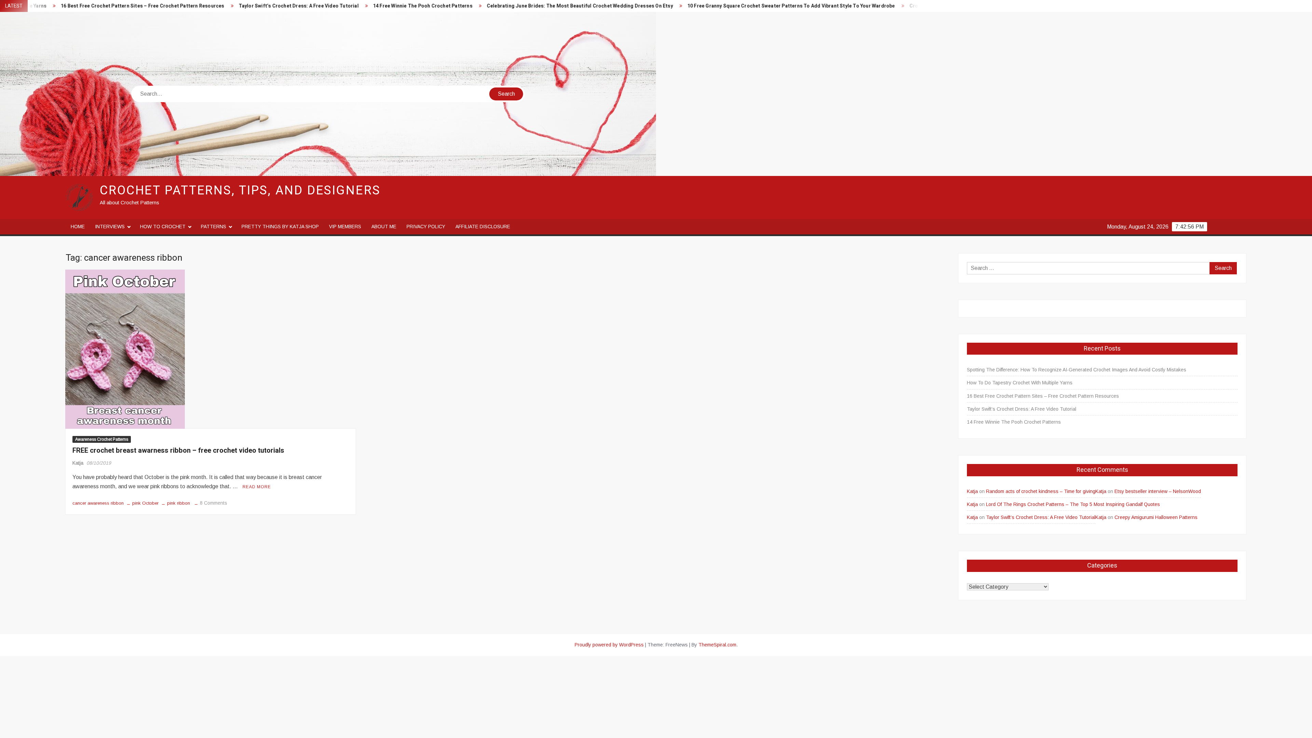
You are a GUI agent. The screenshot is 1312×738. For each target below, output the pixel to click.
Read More (257, 486)
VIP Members (345, 226)
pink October (145, 503)
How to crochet (163, 226)
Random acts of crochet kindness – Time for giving (1040, 491)
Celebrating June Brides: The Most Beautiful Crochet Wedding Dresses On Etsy (492, 6)
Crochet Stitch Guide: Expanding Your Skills (872, 6)
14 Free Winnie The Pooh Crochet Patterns (334, 6)
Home (78, 226)
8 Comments (213, 503)
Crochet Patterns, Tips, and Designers (240, 190)
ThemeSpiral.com (717, 644)
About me (383, 226)
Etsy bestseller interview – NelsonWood (1158, 491)
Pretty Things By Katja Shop (280, 226)
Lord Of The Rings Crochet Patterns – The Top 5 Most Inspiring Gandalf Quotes (1073, 504)
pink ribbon (178, 503)
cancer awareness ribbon (98, 503)
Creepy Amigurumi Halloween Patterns (1156, 517)
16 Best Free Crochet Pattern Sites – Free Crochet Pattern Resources (1043, 396)
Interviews (110, 226)
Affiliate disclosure (482, 226)
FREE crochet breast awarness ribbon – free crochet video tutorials (178, 450)
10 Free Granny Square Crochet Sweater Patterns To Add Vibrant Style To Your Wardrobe (703, 6)
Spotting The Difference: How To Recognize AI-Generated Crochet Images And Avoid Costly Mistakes (1076, 369)
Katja (77, 463)
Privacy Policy (426, 226)
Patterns (213, 226)
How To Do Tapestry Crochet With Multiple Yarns (1019, 382)
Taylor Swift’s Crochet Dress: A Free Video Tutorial (211, 6)
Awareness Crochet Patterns (101, 439)
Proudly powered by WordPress (609, 644)
